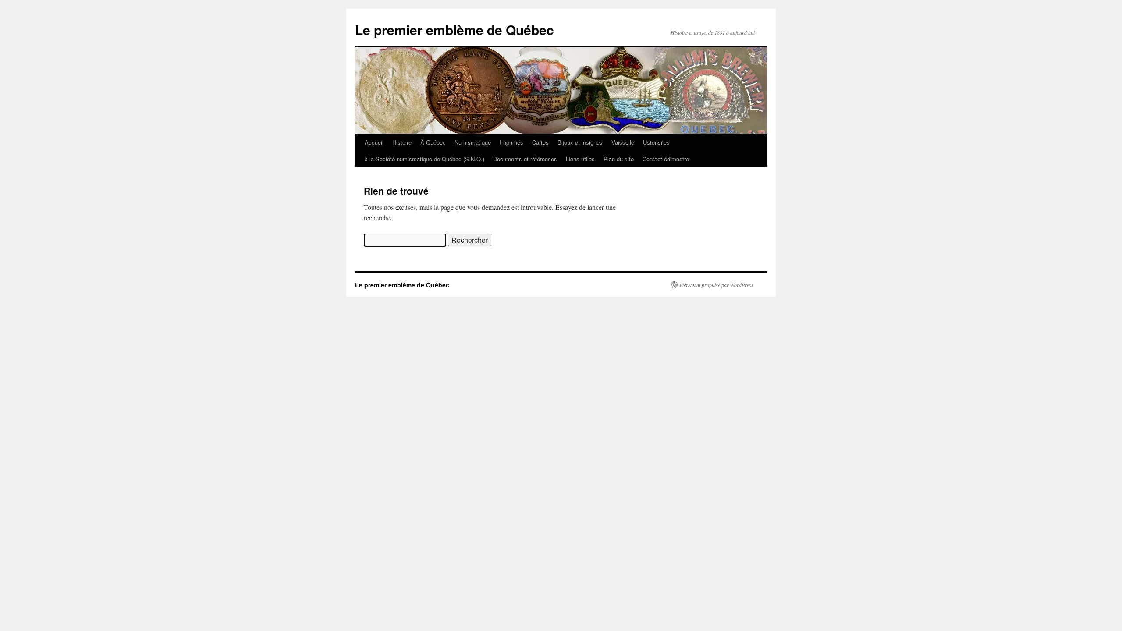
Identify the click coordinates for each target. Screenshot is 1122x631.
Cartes (540, 142)
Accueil (374, 142)
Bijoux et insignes (580, 142)
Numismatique (472, 142)
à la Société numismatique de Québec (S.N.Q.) (424, 159)
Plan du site (619, 159)
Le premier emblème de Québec (454, 29)
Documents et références (525, 159)
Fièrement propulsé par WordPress (716, 284)
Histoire (402, 142)
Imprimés (511, 142)
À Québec (433, 142)
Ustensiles (656, 142)
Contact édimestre (666, 159)
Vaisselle (622, 142)
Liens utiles (580, 159)
